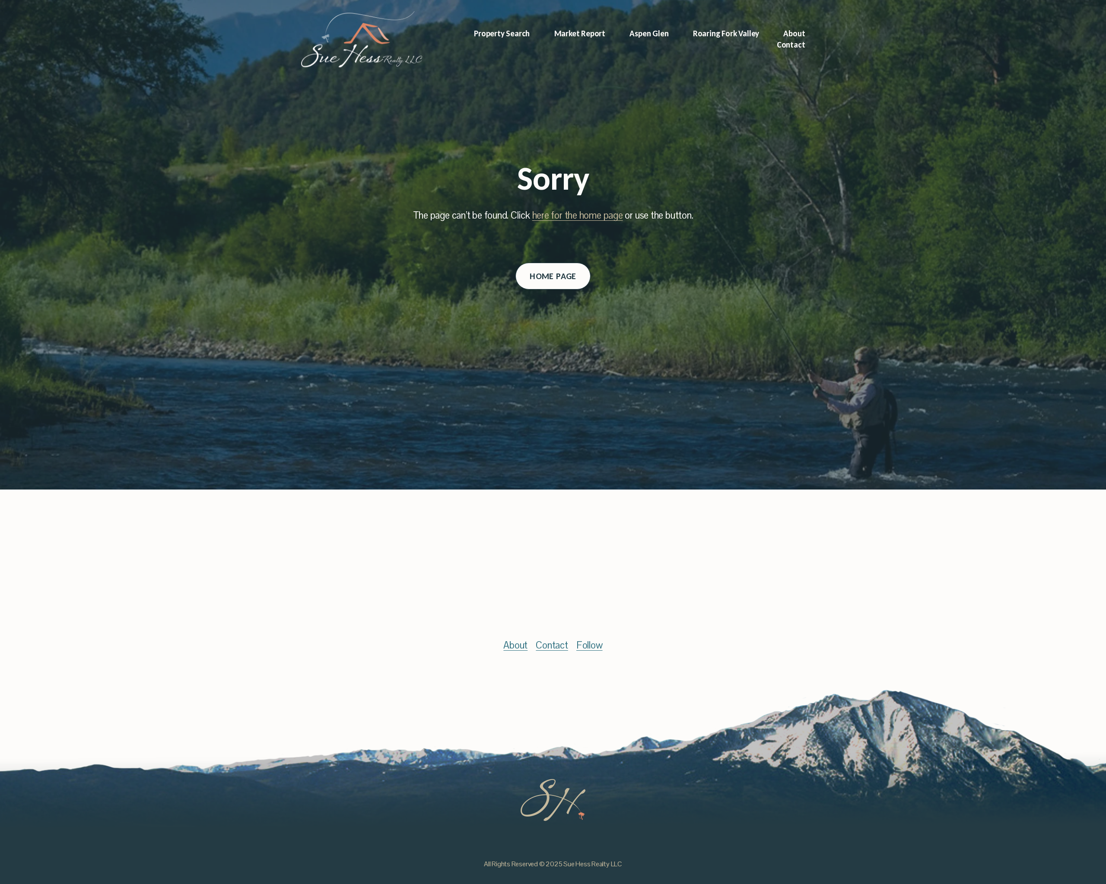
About (794, 33)
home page (553, 276)
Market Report (580, 33)
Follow (589, 645)
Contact (791, 45)
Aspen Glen (648, 33)
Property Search (502, 33)
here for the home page (577, 215)
